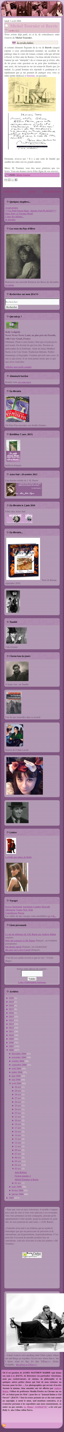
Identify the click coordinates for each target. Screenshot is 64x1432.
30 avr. (18, 1086)
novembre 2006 (19, 1057)
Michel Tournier (23, 174)
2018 (11, 1005)
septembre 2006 (19, 1064)
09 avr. (18, 1150)
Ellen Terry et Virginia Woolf (19, 213)
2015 (11, 1016)
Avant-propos (11, 207)
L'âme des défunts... (14, 216)
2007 (11, 1046)
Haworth (46, 906)
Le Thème (28, 1406)
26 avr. (18, 1101)
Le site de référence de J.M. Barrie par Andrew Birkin (30, 934)
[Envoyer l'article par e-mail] (18, 30)
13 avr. (18, 1138)
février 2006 (17, 1190)
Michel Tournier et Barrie (34, 26)
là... (54, 915)
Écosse (8, 906)
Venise (19, 909)
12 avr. (18, 1142)
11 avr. (18, 1146)
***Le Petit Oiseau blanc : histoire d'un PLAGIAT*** (30, 210)
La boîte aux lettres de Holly (18, 857)
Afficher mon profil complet (18, 366)
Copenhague (11, 912)
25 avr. (18, 1105)
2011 (11, 1031)
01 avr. (18, 1182)
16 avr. (18, 1131)
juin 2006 (16, 1075)
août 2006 (16, 1068)
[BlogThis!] (9, 179)
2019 (11, 1001)
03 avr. (18, 1168)
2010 (11, 1035)
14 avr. (18, 1135)
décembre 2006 (19, 1053)
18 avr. (18, 1124)
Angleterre (28, 906)
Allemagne (10, 909)
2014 (11, 1020)
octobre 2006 (18, 1061)
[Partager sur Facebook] (16, 179)
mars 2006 (17, 1186)
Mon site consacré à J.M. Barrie (20, 940)
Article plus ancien (52, 191)
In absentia (10, 219)
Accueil (31, 191)
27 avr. (18, 1098)
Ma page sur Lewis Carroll (17, 949)
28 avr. (18, 1094)
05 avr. (18, 1161)
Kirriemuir (17, 906)
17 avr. (18, 1127)
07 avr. (18, 1153)
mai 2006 (16, 1079)
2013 (11, 1023)
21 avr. (18, 1116)
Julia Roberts (21, 1172)
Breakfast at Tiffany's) (26, 1364)
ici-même (9, 285)
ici (49, 915)
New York (28, 909)
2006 (11, 1049)
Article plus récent (11, 191)
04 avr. (18, 1164)
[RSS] (4, 1425)
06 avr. (18, 1157)
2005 (11, 1197)
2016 (11, 1012)
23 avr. (18, 1112)
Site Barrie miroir (13, 946)
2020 (11, 998)
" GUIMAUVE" (40, 1406)
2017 (11, 1009)
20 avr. (18, 1120)
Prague (21, 912)
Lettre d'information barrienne (32, 982)
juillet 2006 (17, 1072)
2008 (11, 1042)
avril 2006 (16, 1083)
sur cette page (24, 382)
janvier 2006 (18, 1194)
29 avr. (18, 1090)
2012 (11, 1027)
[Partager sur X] (12, 179)
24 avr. (18, 1109)
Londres (37, 906)
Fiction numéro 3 (23, 1175)
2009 (11, 1038)
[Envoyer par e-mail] (5, 179)
